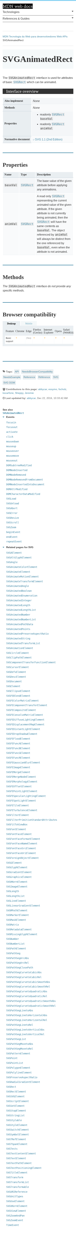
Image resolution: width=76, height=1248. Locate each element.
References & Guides (16, 18)
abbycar (42, 389)
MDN (5, 36)
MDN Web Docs (18, 6)
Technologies (11, 12)
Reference (29, 377)
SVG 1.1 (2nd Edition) (48, 139)
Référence (44, 377)
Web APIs (62, 36)
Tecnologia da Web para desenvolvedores (32, 36)
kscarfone (8, 393)
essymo (52, 389)
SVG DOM (9, 382)
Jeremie (29, 393)
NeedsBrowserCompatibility (37, 371)
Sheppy (19, 393)
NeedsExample (11, 377)
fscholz (62, 389)
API (17, 371)
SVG (55, 377)
